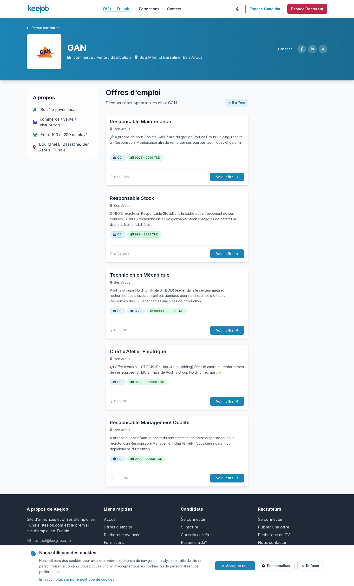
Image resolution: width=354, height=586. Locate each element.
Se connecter (193, 519)
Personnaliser (278, 566)
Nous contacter (272, 542)
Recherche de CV (274, 534)
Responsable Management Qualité (150, 422)
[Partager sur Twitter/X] (323, 49)
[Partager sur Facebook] (301, 49)
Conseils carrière (196, 534)
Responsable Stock (132, 198)
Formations (149, 9)
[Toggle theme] (238, 9)
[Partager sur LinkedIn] (312, 49)
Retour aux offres (45, 28)
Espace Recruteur (307, 9)
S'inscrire (189, 527)
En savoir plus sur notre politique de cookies (76, 579)
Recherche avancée (122, 534)
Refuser (312, 566)
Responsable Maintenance (140, 121)
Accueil (110, 519)
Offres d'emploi (117, 8)
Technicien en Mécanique (140, 275)
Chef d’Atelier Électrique (138, 351)
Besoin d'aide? (194, 542)
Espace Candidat (264, 9)
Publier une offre (273, 527)
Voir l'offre (225, 177)
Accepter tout (237, 566)
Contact (174, 9)
